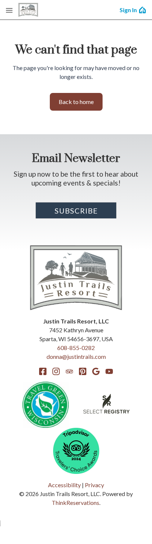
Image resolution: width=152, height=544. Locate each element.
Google (96, 371)
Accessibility (64, 484)
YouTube (109, 371)
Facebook (42, 371)
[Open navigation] (9, 10)
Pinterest (82, 371)
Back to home (76, 101)
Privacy (94, 484)
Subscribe (76, 210)
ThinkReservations (75, 502)
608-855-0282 (76, 347)
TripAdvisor (69, 371)
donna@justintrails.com (76, 356)
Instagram (56, 371)
